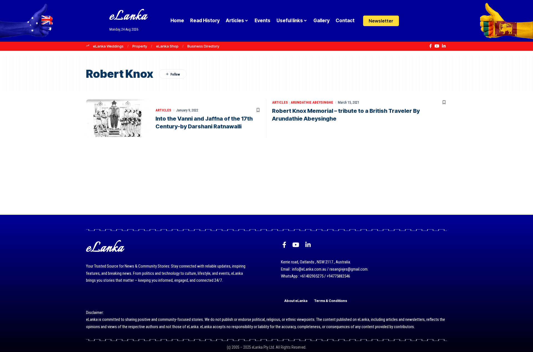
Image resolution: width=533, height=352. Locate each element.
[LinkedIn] (444, 46)
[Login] (409, 20)
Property (139, 46)
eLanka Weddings (108, 46)
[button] (420, 21)
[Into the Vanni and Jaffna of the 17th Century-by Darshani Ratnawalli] (118, 118)
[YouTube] (437, 46)
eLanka (128, 16)
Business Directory (203, 46)
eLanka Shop (167, 46)
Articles (163, 110)
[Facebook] (430, 46)
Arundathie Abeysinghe (312, 102)
